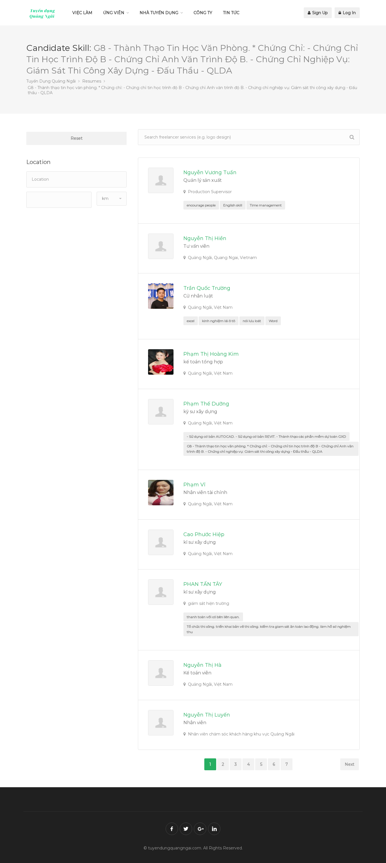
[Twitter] (186, 829)
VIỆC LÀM (82, 12)
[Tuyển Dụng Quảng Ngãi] (42, 14)
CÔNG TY (203, 12)
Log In (349, 12)
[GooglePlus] (200, 829)
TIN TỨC (231, 12)
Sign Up (319, 12)
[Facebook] (172, 829)
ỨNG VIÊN (113, 12)
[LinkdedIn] (214, 829)
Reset (77, 138)
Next (349, 764)
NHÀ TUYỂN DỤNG (159, 12)
